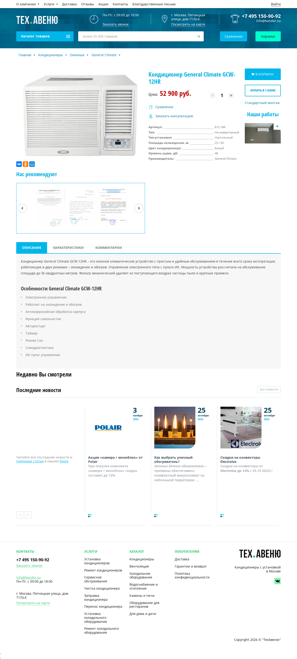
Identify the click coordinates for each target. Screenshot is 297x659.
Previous (19, 514)
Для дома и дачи (142, 613)
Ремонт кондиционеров (103, 570)
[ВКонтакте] (19, 164)
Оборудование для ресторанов (144, 605)
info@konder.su (268, 21)
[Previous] (22, 208)
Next (28, 514)
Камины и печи (142, 595)
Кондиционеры (141, 559)
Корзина (268, 36)
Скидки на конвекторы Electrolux (240, 459)
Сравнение (233, 36)
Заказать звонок (29, 566)
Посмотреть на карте (188, 24)
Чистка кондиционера (102, 588)
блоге (64, 461)
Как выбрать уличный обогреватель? (173, 459)
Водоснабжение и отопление (143, 586)
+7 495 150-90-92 (261, 16)
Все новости (269, 389)
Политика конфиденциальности (192, 575)
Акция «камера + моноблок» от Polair (115, 459)
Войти (276, 4)
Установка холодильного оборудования (95, 617)
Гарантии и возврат (191, 566)
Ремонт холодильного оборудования (101, 630)
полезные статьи (30, 461)
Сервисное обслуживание (95, 579)
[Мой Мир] (32, 164)
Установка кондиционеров (97, 561)
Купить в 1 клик (262, 90)
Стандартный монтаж (262, 103)
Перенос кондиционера (103, 606)
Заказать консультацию (174, 116)
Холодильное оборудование (140, 575)
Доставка (182, 559)
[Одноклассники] (25, 164)
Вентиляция (139, 566)
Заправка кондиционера (96, 597)
